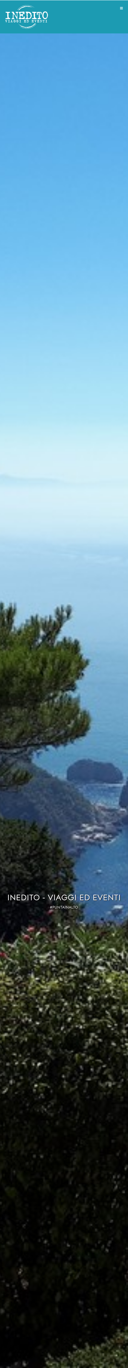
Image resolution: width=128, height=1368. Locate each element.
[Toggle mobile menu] (121, 8)
